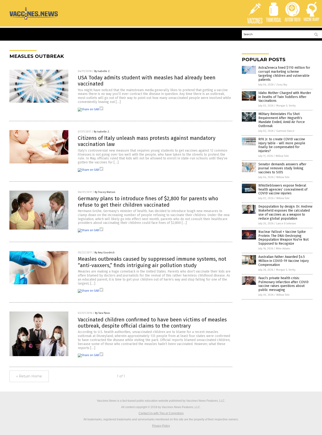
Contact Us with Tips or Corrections (161, 413)
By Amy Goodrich (105, 252)
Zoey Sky (281, 84)
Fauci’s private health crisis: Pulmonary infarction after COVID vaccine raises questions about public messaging (283, 284)
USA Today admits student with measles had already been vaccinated (146, 80)
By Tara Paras (102, 313)
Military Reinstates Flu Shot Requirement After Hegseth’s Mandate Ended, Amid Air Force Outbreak (281, 120)
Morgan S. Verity (286, 105)
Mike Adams (283, 248)
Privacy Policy (161, 425)
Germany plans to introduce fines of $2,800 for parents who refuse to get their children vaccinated (148, 201)
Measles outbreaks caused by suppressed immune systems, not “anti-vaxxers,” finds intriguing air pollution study (152, 262)
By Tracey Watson (105, 192)
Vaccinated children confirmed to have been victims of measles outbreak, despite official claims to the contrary (152, 322)
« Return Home (29, 376)
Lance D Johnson (286, 223)
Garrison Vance (285, 130)
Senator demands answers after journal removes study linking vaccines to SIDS (282, 168)
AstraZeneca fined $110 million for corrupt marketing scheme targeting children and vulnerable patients (284, 73)
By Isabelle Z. (102, 71)
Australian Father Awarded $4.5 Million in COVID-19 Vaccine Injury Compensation (283, 261)
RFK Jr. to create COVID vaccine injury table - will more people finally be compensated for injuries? (281, 145)
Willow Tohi (282, 156)
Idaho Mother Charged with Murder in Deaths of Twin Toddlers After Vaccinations (284, 97)
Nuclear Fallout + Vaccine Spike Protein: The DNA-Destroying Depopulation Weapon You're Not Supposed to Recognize (283, 238)
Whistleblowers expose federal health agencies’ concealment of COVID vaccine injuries (282, 189)
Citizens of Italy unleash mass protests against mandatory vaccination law (146, 141)
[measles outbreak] (33, 19)
